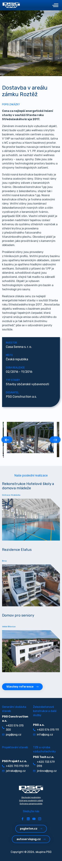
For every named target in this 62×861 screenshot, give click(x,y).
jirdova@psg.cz (47, 770)
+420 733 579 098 (46, 764)
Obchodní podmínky (31, 797)
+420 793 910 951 (17, 766)
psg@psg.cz (13, 734)
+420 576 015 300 (15, 727)
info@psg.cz (45, 734)
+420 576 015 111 (48, 729)
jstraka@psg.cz (16, 770)
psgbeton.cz (28, 828)
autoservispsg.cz (29, 839)
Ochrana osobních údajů (31, 800)
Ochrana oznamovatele (31, 803)
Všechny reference (20, 686)
